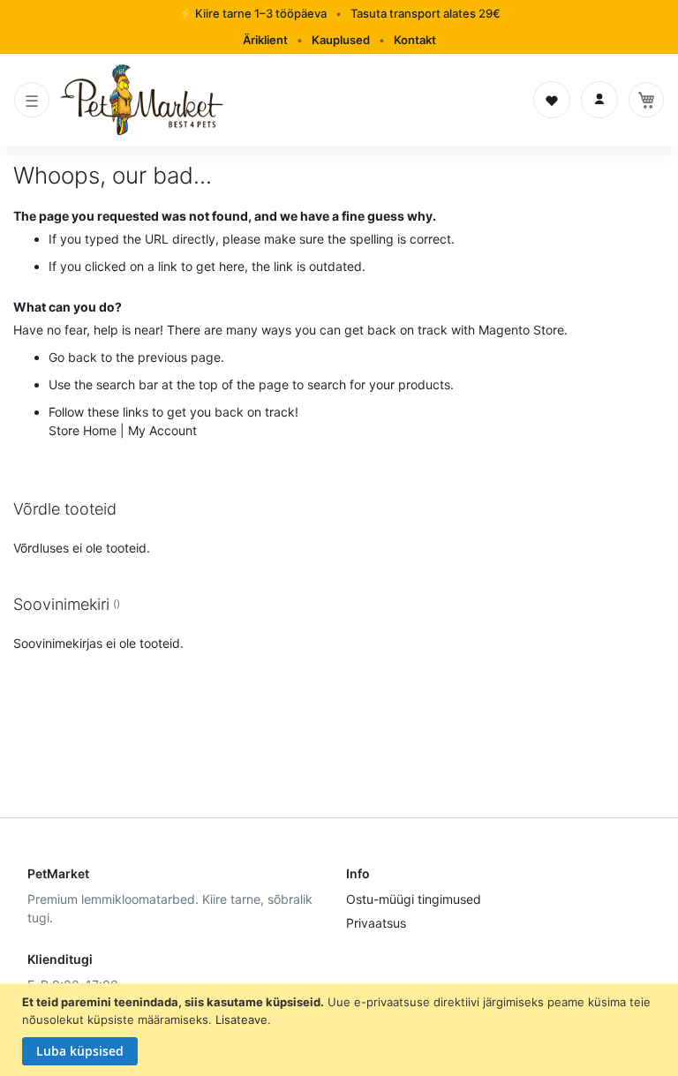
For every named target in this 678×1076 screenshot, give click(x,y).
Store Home (83, 430)
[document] (341, 1029)
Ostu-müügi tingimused (413, 899)
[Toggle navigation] (31, 99)
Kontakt (415, 40)
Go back (73, 357)
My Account (162, 430)
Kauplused (341, 40)
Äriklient (265, 40)
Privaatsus (376, 922)
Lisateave (241, 1019)
